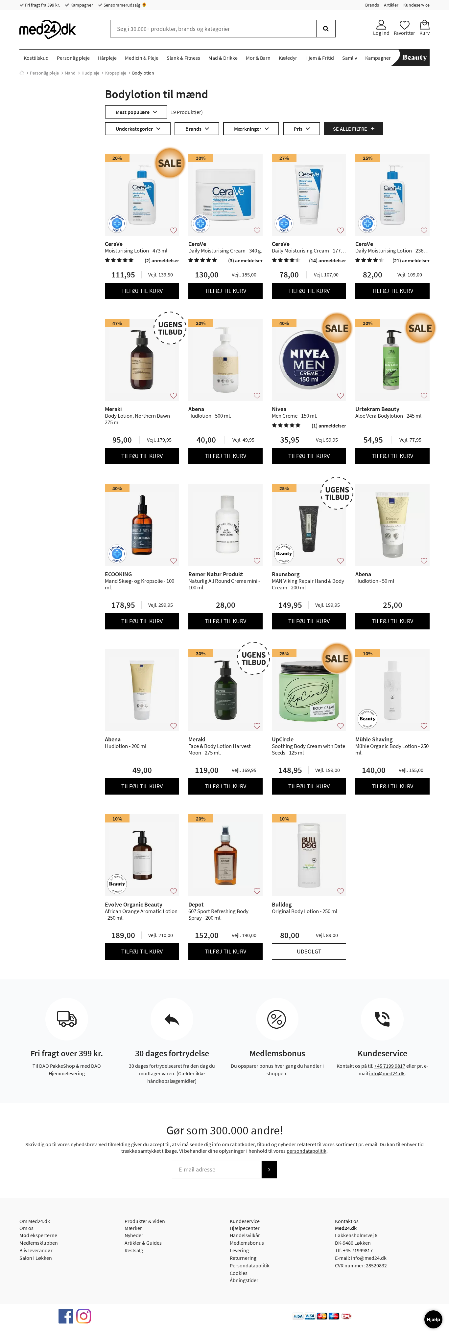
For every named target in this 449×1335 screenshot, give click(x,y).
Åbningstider (244, 1280)
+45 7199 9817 (389, 1065)
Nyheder (134, 1235)
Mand (70, 73)
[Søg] (326, 28)
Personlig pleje (73, 58)
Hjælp (433, 1319)
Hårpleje (107, 58)
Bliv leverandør (36, 1250)
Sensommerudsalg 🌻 (125, 5)
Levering (239, 1250)
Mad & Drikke (223, 58)
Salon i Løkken (35, 1258)
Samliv (349, 58)
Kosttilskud (36, 58)
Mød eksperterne (38, 1235)
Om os (26, 1228)
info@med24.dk (387, 1073)
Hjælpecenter (245, 1228)
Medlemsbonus (247, 1242)
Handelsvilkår (245, 1235)
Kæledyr (288, 58)
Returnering (243, 1258)
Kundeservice (416, 5)
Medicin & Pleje (141, 58)
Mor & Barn (258, 58)
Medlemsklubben (38, 1242)
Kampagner (81, 5)
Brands (372, 5)
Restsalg (134, 1250)
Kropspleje (115, 73)
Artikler (391, 5)
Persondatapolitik (250, 1265)
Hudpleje (90, 73)
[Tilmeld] (269, 1169)
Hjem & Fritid (319, 58)
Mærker (133, 1228)
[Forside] (21, 73)
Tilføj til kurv (142, 291)
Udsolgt (309, 951)
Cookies (239, 1273)
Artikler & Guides (143, 1242)
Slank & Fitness (183, 58)
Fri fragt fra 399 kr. (42, 5)
